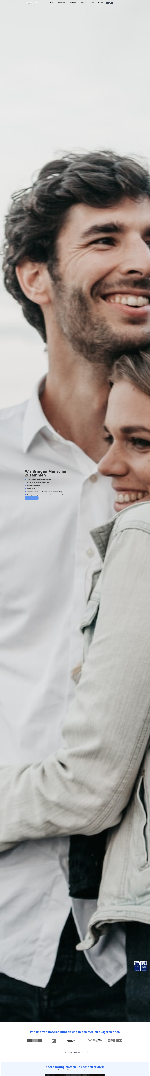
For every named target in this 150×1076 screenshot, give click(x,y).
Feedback (83, 3)
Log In (110, 3)
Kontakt (100, 3)
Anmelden (61, 3)
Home (52, 3)
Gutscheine (72, 3)
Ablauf (92, 3)
